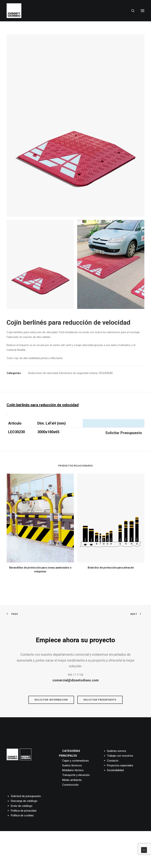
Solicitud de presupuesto (26, 796)
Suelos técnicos (72, 765)
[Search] (131, 10)
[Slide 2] (110, 264)
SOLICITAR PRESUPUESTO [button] (100, 700)
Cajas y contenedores (75, 760)
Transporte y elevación (76, 775)
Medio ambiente (72, 780)
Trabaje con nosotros (120, 755)
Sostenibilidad (115, 770)
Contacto (112, 760)
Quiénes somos (116, 751)
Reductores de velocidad (43, 373)
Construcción (70, 784)
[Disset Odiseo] (14, 10)
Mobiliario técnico (73, 770)
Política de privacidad (23, 810)
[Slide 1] (40, 264)
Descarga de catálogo (24, 801)
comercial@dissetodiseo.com (75, 680)
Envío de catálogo (21, 806)
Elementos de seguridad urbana (78, 373)
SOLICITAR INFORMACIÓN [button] (51, 700)
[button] (142, 10)
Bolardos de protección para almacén (111, 567)
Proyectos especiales (120, 765)
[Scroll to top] (144, 849)
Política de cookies (22, 815)
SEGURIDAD (106, 373)
